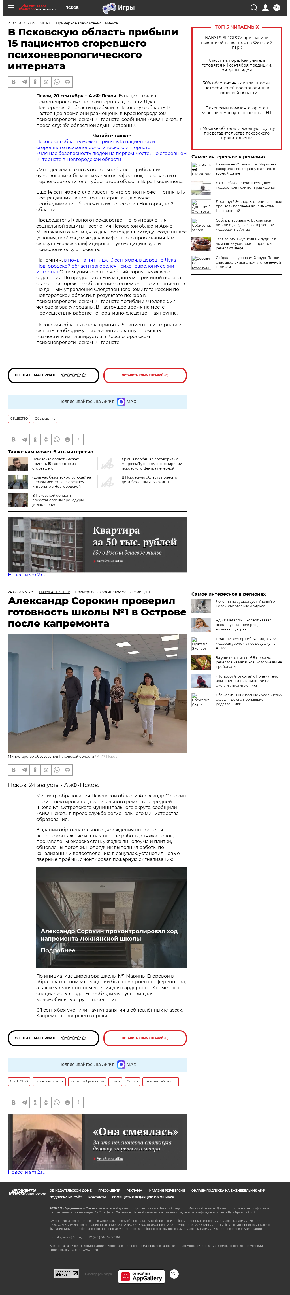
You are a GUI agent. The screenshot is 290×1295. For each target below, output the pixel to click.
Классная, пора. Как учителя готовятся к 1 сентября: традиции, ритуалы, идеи (237, 65)
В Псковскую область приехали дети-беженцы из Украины (150, 479)
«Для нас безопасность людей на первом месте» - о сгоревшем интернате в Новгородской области (111, 156)
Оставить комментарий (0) (145, 375)
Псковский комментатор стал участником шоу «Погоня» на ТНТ (237, 110)
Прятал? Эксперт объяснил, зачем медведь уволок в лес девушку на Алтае (246, 643)
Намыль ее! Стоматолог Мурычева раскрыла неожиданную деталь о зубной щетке (246, 168)
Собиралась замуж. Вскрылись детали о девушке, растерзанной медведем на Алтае (245, 225)
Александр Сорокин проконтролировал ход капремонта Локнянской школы (109, 935)
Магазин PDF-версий (167, 1190)
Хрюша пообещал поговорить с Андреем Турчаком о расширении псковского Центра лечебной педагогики (139, 466)
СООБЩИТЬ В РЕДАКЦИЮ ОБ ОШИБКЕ (143, 1197)
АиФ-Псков (107, 756)
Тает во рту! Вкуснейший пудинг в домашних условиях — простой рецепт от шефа (246, 243)
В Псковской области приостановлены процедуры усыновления (58, 500)
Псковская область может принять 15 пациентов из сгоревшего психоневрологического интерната (97, 144)
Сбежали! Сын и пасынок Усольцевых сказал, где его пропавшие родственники (249, 699)
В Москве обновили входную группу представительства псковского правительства (237, 133)
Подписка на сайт (66, 1197)
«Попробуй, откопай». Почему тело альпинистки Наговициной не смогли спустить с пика (247, 680)
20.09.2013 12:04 (21, 23)
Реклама (134, 1190)
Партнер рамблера (98, 1274)
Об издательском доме (71, 1190)
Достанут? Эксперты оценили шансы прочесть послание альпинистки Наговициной (249, 206)
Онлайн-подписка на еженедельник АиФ (228, 1190)
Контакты (97, 1197)
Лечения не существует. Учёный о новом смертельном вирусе (245, 603)
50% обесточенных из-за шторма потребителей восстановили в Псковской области (237, 88)
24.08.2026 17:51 (21, 592)
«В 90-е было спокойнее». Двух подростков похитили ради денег (246, 185)
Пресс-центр (109, 1190)
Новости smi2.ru (27, 575)
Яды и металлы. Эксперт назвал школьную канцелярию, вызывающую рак (244, 624)
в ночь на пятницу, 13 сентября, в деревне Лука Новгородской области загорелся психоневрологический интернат (106, 266)
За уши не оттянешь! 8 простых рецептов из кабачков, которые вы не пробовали (249, 662)
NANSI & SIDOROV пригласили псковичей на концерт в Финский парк (236, 42)
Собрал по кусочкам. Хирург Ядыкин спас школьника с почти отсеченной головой (249, 262)
